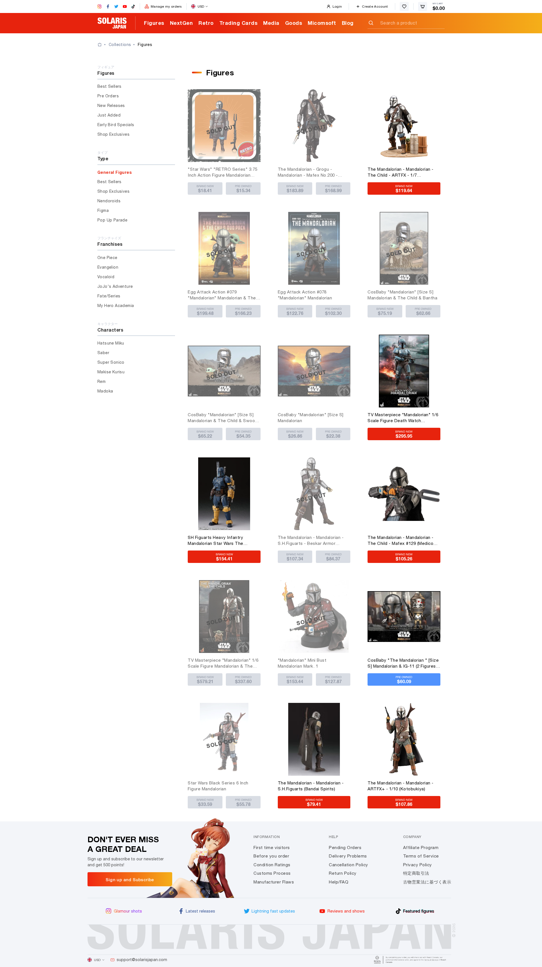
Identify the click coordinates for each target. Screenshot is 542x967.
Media (271, 23)
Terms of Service (421, 856)
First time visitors (271, 847)
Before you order (271, 856)
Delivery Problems (348, 856)
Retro (206, 23)
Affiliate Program (421, 847)
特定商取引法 (416, 873)
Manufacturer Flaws (273, 882)
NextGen (181, 23)
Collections (120, 44)
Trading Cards (238, 23)
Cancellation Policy (348, 864)
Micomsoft (322, 23)
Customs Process (272, 873)
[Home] (103, 44)
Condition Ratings (271, 864)
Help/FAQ (338, 882)
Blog (348, 23)
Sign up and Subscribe (130, 879)
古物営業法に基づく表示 (427, 882)
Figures (154, 23)
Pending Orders (345, 847)
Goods (293, 23)
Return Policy (343, 873)
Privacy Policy (417, 864)
